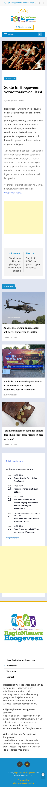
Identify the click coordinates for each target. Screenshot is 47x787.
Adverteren (12, 665)
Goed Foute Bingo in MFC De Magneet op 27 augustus (26, 530)
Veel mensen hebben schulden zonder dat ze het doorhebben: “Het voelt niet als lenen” (23, 434)
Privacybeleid (23, 780)
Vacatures (11, 671)
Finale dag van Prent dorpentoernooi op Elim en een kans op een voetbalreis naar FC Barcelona (23, 385)
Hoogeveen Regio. (13, 192)
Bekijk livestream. (14, 460)
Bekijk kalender (12, 537)
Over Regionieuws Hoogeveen (21, 660)
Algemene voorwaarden (23, 783)
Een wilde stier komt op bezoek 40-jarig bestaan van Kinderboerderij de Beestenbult (26, 504)
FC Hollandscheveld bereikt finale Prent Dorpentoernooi (19, 3)
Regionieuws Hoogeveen (25, 772)
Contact (10, 676)
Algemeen (10, 78)
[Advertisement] (23, 217)
